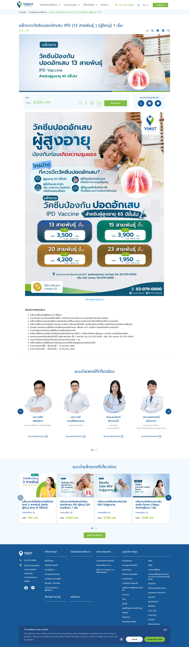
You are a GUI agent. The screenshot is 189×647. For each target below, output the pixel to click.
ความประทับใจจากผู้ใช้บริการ (51, 589)
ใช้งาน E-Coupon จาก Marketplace (105, 571)
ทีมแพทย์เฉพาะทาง (103, 565)
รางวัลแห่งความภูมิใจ (53, 579)
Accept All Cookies (154, 639)
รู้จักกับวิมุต (49, 561)
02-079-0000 (30, 560)
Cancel (134, 639)
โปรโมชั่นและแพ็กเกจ (81, 551)
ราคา (28, 97)
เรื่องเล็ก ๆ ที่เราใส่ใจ (52, 583)
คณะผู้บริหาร (49, 570)
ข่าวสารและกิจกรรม (52, 574)
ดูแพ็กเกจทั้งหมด (94, 535)
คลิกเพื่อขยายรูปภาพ (94, 299)
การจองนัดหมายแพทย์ (105, 561)
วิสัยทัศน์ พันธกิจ (51, 565)
